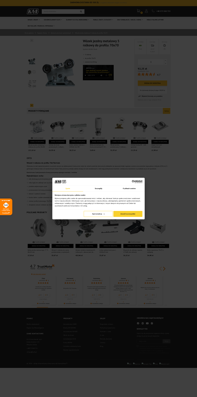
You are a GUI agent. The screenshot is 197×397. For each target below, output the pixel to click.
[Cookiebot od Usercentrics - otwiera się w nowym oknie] (133, 181)
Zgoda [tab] (67, 188)
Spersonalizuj (97, 214)
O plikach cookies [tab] (129, 188)
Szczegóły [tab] (98, 188)
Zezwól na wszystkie (127, 214)
